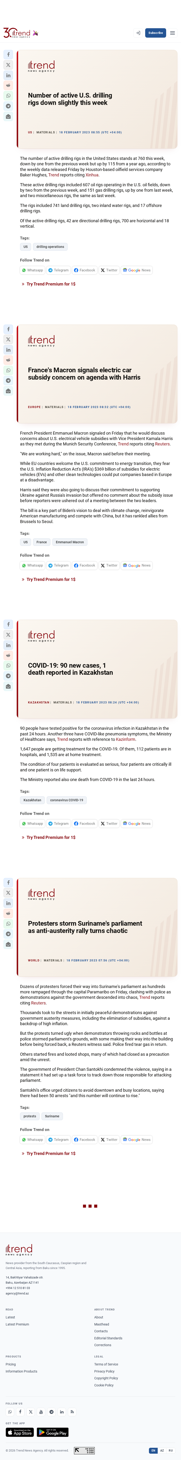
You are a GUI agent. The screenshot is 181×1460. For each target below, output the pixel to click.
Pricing (11, 1364)
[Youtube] (41, 1412)
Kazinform (125, 739)
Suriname (52, 1116)
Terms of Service (106, 1364)
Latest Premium (17, 1324)
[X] (30, 1412)
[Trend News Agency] (19, 1250)
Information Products (21, 1371)
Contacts (101, 1331)
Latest (10, 1317)
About (98, 1317)
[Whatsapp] (10, 1412)
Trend (53, 174)
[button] (8, 54)
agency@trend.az (17, 1293)
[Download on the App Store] (20, 1432)
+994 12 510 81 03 (18, 1288)
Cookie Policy (104, 1385)
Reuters (162, 443)
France (42, 542)
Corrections (102, 1345)
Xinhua (92, 174)
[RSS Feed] (72, 1412)
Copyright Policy (106, 1378)
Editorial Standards (108, 1338)
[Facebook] (20, 1412)
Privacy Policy (104, 1371)
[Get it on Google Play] (53, 1432)
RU (171, 1450)
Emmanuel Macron (70, 542)
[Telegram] (51, 1412)
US (26, 247)
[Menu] (172, 33)
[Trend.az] (21, 33)
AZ (162, 1450)
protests (30, 1116)
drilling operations (50, 247)
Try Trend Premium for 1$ (50, 284)
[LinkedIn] (62, 1412)
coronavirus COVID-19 (66, 800)
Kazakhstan (32, 800)
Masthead (101, 1324)
